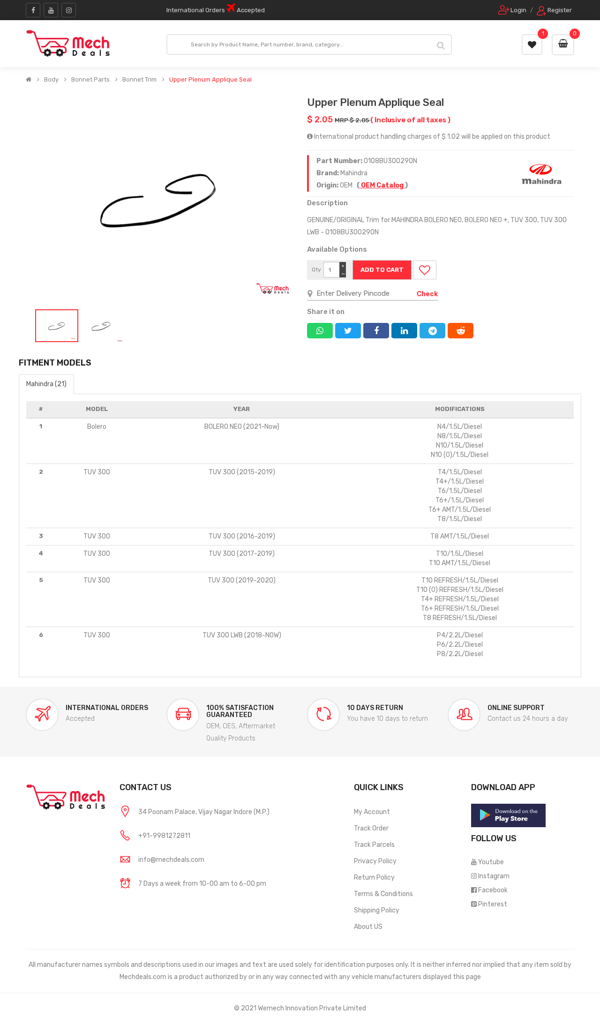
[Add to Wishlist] (424, 270)
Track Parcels (374, 845)
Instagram (494, 876)
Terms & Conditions (383, 894)
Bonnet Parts (90, 79)
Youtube (491, 862)
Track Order (371, 828)
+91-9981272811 (164, 836)
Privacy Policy (375, 861)
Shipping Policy (376, 910)
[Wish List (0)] (532, 44)
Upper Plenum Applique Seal (210, 79)
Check (427, 294)
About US (368, 927)
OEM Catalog (382, 185)
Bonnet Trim (139, 79)
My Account (372, 812)
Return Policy (374, 878)
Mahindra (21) (46, 384)
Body (51, 79)
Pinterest (492, 904)
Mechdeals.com (143, 977)
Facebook (493, 890)
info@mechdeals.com (171, 860)
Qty (316, 269)
